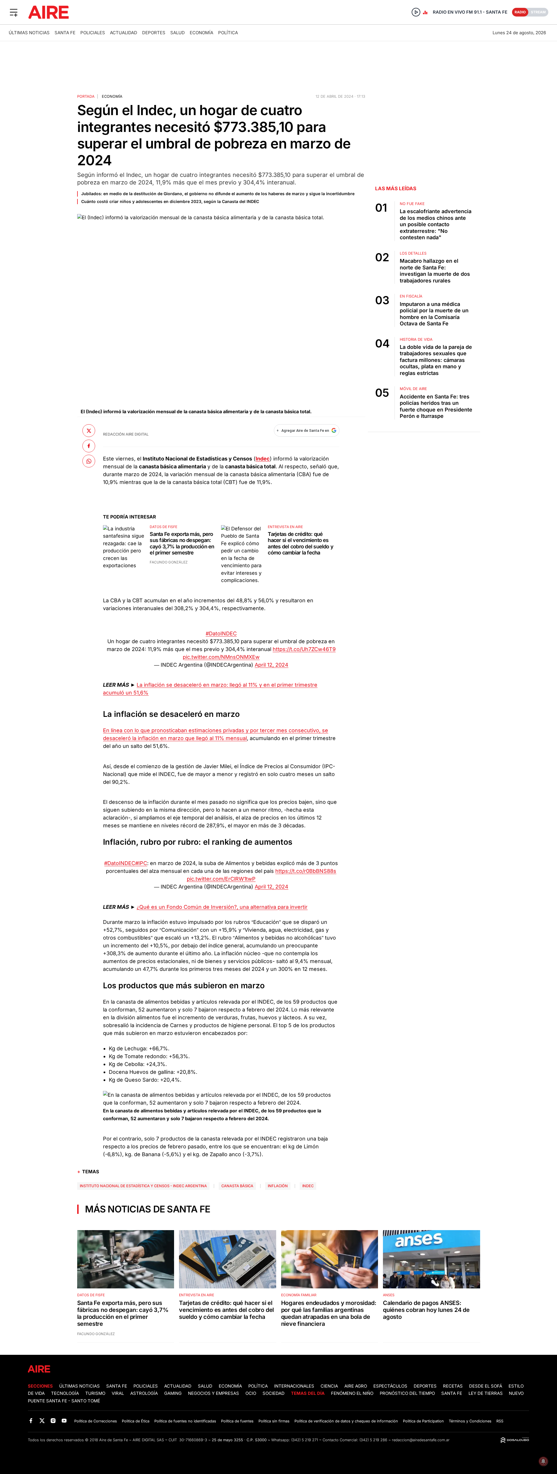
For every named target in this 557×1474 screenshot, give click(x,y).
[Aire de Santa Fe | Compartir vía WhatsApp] (88, 461)
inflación (278, 1186)
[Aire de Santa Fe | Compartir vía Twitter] (88, 430)
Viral (118, 1393)
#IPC (141, 863)
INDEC (308, 1186)
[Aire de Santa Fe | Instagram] (53, 1421)
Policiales (92, 32)
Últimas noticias (29, 32)
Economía (201, 32)
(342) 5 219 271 (304, 1440)
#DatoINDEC (221, 633)
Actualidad (123, 32)
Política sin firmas (274, 1421)
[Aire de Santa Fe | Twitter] (42, 1421)
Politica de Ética (135, 1421)
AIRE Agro (355, 1386)
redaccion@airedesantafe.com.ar (421, 1440)
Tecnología (65, 1393)
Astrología (144, 1393)
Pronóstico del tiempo (407, 1393)
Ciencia (329, 1386)
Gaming (173, 1393)
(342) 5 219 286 (373, 1440)
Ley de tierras (486, 1393)
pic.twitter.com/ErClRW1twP (221, 879)
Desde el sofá (485, 1386)
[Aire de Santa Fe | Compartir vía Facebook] (88, 446)
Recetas (453, 1386)
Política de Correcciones (95, 1421)
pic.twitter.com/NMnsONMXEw (221, 657)
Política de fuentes (237, 1421)
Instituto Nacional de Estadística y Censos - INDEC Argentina (143, 1186)
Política (228, 32)
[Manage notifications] (543, 1461)
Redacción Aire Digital (126, 434)
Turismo (95, 1393)
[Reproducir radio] (416, 12)
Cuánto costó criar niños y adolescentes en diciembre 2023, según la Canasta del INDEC (170, 201)
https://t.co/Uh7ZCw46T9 (304, 649)
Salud (177, 32)
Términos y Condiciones (470, 1421)
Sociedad (274, 1393)
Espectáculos (390, 1386)
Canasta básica (237, 1186)
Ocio (250, 1393)
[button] (14, 12)
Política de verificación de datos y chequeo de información (346, 1421)
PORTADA (86, 96)
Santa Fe (65, 32)
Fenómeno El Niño (352, 1393)
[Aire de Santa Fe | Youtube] (64, 1421)
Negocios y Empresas (213, 1393)
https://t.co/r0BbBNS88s (305, 871)
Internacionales (294, 1386)
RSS (499, 1421)
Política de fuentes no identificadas (185, 1421)
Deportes (153, 32)
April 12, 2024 (271, 665)
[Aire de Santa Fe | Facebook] (31, 1421)
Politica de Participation (423, 1421)
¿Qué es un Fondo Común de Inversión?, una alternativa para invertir (222, 907)
